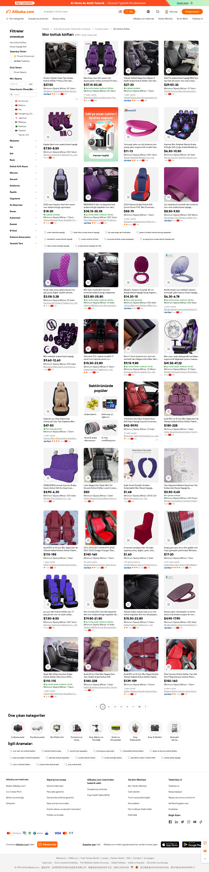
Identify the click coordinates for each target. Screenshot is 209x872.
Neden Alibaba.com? (16, 786)
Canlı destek (134, 791)
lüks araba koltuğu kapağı (58, 246)
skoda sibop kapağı (172, 758)
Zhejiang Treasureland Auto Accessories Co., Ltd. (60, 91)
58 (139, 707)
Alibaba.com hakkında (17, 779)
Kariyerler (10, 803)
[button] (120, 11)
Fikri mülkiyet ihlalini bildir (140, 809)
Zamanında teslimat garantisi (60, 797)
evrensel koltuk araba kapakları (120, 239)
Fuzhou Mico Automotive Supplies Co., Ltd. (60, 438)
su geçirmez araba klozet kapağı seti (158, 239)
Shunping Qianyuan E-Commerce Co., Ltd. (60, 366)
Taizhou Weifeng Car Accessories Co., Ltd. (101, 305)
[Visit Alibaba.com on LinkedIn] (176, 822)
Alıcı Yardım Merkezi (137, 786)
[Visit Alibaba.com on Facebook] (170, 822)
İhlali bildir (132, 815)
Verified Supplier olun (178, 803)
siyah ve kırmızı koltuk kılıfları (165, 751)
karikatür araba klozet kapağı (59, 239)
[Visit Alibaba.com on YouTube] (195, 822)
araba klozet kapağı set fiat (89, 246)
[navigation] (23, 368)
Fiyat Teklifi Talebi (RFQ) (98, 795)
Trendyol (137, 858)
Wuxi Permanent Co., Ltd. (135, 498)
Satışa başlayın (175, 791)
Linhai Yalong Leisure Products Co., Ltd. (141, 565)
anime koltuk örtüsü (89, 239)
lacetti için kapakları (79, 751)
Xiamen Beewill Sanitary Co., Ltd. (139, 157)
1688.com (73, 858)
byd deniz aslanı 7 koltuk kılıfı (143, 758)
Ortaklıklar (173, 809)
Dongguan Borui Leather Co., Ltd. (139, 372)
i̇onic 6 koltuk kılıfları (21, 764)
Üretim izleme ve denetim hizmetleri (64, 809)
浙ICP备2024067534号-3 (183, 867)
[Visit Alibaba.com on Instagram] (188, 822)
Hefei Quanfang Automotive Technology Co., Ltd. (181, 432)
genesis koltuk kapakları (59, 758)
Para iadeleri (133, 803)
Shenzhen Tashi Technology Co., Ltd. (141, 436)
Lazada (104, 858)
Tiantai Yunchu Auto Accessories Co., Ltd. (181, 91)
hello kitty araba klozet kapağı (86, 232)
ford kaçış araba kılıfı (105, 751)
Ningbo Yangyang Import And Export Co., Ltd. (181, 372)
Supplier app (89, 844)
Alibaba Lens (22, 844)
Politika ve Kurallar (55, 815)
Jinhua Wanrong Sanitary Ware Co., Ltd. (141, 305)
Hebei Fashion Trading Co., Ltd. (98, 369)
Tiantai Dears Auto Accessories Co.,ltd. (141, 97)
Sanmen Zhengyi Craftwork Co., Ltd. (60, 155)
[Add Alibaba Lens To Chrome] (47, 844)
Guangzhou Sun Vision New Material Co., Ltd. (181, 565)
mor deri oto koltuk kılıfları (24, 751)
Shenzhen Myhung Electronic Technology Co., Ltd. (101, 97)
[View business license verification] (132, 867)
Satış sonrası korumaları (58, 803)
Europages (149, 858)
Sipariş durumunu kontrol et (181, 797)
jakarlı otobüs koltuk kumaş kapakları (155, 232)
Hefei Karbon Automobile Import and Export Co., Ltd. (101, 498)
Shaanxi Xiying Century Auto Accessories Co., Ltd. (101, 565)
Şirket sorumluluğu (15, 797)
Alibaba (45, 29)
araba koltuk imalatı (86, 758)
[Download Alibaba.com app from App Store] (170, 844)
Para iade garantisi (55, 791)
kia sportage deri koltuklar (119, 232)
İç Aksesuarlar (102, 29)
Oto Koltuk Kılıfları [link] (121, 29)
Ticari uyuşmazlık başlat (139, 797)
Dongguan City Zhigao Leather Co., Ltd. (181, 217)
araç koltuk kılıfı (74, 764)
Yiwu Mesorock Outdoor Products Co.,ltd (101, 220)
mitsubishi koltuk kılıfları (133, 751)
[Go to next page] (145, 706)
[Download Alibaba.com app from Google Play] (192, 844)
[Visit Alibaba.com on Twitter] (182, 822)
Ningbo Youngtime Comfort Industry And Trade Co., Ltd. (181, 501)
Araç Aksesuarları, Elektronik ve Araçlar (72, 29)
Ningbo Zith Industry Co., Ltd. (57, 498)
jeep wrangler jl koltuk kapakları (26, 758)
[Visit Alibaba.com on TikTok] (201, 822)
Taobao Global (117, 858)
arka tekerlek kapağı (56, 232)
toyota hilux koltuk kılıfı (49, 764)
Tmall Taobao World (89, 858)
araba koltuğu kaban (113, 758)
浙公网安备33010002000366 (154, 867)
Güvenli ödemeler (55, 786)
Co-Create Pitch (14, 791)
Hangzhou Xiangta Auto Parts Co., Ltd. (141, 221)
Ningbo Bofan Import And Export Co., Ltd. (181, 309)
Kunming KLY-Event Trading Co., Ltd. (60, 303)
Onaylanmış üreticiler (97, 789)
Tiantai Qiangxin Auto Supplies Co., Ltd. (60, 220)
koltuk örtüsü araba (52, 751)
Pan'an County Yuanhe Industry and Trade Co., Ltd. (181, 157)
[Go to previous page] (96, 706)
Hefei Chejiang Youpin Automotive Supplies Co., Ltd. (60, 565)
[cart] (158, 12)
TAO (128, 858)
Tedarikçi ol (173, 786)
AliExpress (61, 858)
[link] (205, 843)
